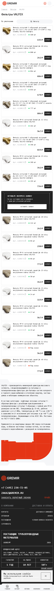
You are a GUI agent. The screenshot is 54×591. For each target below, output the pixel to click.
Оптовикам (5, 516)
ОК (46, 576)
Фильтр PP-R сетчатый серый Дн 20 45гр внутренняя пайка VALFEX (30, 218)
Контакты (4, 512)
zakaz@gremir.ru (12, 493)
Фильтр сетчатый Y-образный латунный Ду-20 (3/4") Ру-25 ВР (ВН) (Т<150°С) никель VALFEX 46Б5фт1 (30, 176)
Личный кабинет (47, 568)
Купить (48, 40)
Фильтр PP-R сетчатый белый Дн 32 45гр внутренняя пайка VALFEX (30, 121)
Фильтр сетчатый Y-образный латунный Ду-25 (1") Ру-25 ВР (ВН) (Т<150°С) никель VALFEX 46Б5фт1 (32, 103)
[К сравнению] (4, 39)
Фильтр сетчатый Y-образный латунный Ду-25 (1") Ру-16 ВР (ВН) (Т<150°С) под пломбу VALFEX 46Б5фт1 (31, 140)
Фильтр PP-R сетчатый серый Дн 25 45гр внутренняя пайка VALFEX (30, 271)
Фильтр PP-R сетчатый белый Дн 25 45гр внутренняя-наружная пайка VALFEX (30, 289)
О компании (7, 505)
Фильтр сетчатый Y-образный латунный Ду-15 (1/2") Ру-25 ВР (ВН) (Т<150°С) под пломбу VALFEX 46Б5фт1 (32, 30)
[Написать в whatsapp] (37, 488)
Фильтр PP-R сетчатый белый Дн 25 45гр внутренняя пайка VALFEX (30, 157)
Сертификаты (6, 524)
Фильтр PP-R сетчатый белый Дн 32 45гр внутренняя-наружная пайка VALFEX (30, 325)
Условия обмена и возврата (42, 520)
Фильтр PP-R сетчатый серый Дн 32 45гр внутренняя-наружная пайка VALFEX (30, 343)
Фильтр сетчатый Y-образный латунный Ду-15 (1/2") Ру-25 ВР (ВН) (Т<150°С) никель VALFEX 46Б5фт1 (30, 85)
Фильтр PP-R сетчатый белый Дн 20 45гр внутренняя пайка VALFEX (30, 47)
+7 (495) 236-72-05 (14, 487)
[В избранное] (8, 39)
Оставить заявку (27, 207)
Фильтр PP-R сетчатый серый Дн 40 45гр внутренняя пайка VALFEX (30, 361)
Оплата (50, 516)
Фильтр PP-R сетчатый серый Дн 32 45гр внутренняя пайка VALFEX (30, 307)
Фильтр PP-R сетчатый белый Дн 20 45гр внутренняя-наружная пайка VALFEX (30, 236)
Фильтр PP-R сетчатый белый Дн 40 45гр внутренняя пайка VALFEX (30, 254)
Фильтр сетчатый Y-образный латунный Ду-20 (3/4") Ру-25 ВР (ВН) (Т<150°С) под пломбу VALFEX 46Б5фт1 (32, 66)
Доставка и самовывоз (44, 512)
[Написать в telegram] (32, 488)
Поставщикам (6, 520)
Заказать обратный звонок (16, 497)
